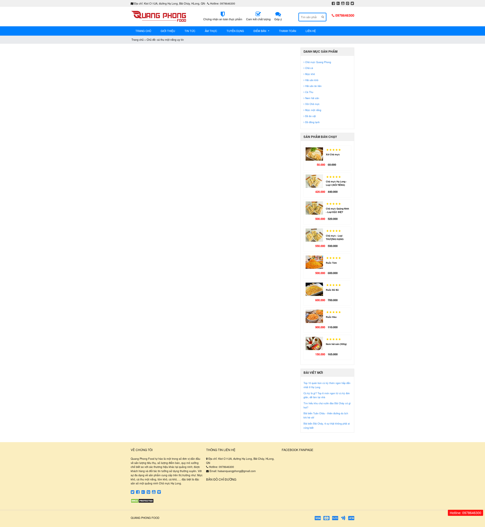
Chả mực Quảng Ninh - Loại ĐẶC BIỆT (337, 210)
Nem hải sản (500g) (336, 344)
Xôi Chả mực (333, 154)
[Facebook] (333, 3)
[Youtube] (342, 3)
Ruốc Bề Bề (332, 290)
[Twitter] (352, 3)
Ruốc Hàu (331, 317)
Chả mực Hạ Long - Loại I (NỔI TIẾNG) (336, 183)
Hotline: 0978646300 (465, 512)
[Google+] (338, 3)
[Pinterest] (347, 3)
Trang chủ (137, 39)
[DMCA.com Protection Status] (142, 502)
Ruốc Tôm (331, 262)
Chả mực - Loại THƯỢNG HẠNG (334, 237)
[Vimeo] (159, 492)
